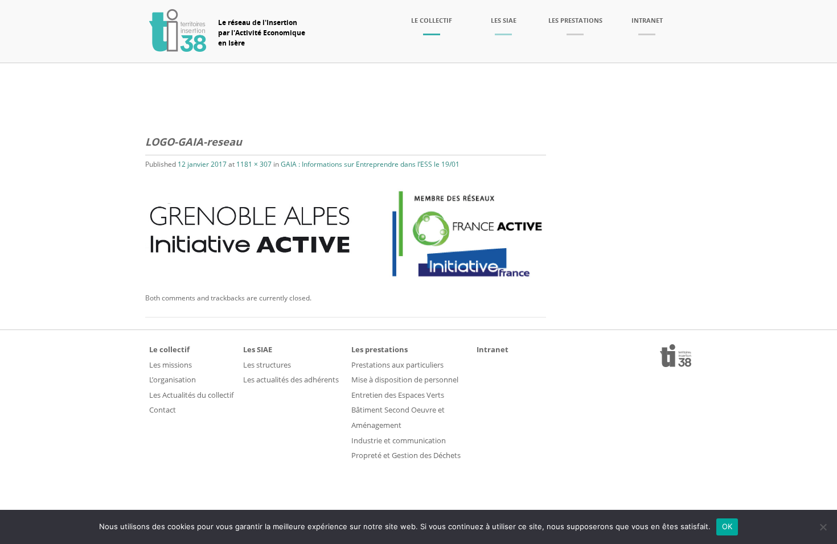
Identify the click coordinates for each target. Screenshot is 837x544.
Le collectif (431, 20)
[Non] (822, 527)
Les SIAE (503, 20)
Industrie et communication (398, 440)
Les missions (170, 365)
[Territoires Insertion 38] (177, 48)
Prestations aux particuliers (397, 365)
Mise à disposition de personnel (404, 379)
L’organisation (172, 379)
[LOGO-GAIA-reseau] (345, 284)
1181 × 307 (254, 164)
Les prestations (575, 20)
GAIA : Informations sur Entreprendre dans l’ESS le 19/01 (370, 164)
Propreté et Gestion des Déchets (406, 455)
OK (727, 526)
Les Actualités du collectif (191, 395)
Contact (162, 410)
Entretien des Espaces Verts (397, 395)
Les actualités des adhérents (291, 379)
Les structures (267, 365)
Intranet (647, 20)
